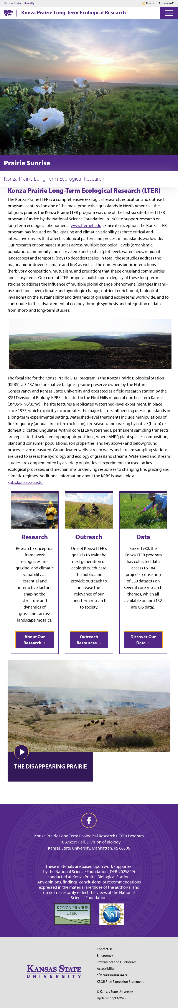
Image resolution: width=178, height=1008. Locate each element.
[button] (21, 752)
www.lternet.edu (86, 225)
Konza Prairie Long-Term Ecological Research (73, 12)
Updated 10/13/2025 (111, 998)
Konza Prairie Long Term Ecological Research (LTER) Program (89, 835)
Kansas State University (19, 3)
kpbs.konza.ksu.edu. (25, 482)
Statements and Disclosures (116, 962)
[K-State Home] (8, 13)
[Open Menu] (169, 13)
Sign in (149, 3)
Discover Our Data (143, 639)
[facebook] (89, 820)
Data (143, 537)
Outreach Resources (87, 639)
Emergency (105, 955)
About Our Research (34, 639)
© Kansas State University (115, 992)
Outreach (88, 537)
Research (34, 537)
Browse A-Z (166, 3)
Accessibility (106, 968)
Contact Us (104, 949)
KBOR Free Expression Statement (120, 982)
